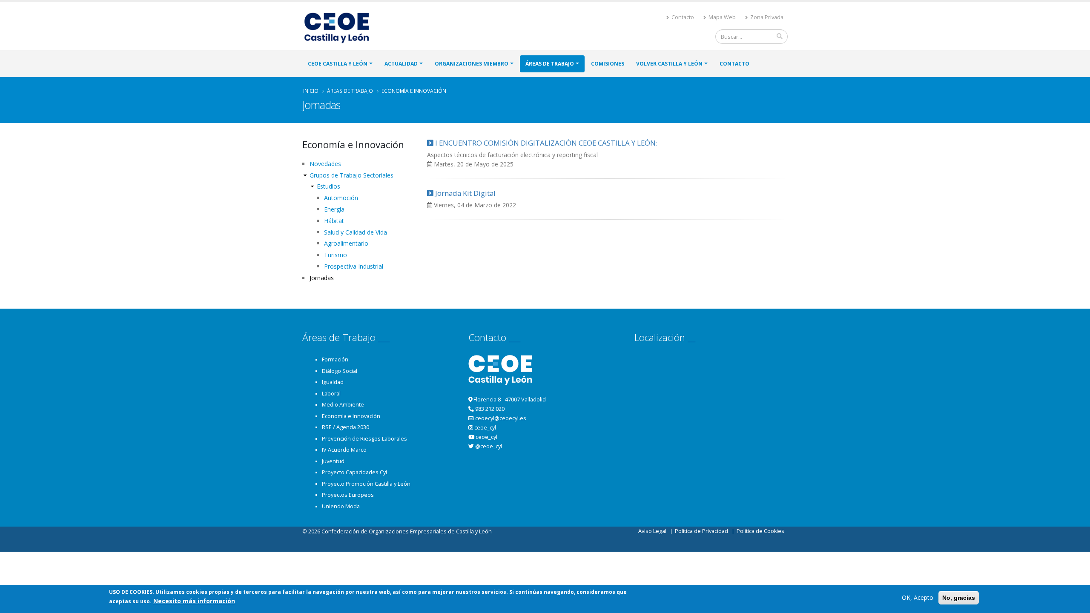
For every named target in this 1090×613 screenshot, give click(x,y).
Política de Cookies (760, 531)
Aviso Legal (652, 531)
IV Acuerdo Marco (344, 449)
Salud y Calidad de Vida (355, 232)
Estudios (328, 186)
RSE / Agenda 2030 (345, 427)
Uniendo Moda (341, 506)
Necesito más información (194, 601)
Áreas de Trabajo (549, 63)
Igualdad (333, 382)
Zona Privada (766, 17)
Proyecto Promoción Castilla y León (366, 483)
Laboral (331, 393)
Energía (334, 209)
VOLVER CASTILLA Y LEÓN (669, 63)
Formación (335, 359)
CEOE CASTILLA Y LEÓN (337, 63)
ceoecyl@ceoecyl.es (500, 418)
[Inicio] (340, 27)
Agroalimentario (346, 243)
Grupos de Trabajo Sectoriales (351, 175)
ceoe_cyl (485, 427)
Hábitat (334, 221)
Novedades (325, 164)
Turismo (335, 255)
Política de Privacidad (701, 531)
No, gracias (958, 597)
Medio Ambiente (343, 404)
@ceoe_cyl (488, 446)
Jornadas (322, 278)
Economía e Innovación (414, 90)
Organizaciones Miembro (471, 63)
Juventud (333, 461)
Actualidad (401, 63)
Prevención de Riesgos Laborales (364, 438)
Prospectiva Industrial (353, 266)
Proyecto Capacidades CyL (355, 472)
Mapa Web (721, 17)
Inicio (310, 90)
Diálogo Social (339, 371)
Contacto (682, 17)
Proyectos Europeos (348, 494)
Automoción (341, 198)
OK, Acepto (917, 597)
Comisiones (607, 63)
